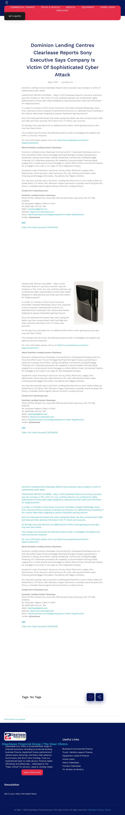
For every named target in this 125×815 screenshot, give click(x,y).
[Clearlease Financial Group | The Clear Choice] (35, 736)
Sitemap (92, 810)
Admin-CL (68, 82)
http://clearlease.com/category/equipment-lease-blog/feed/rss (56, 214)
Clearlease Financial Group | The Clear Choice (35, 744)
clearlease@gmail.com (37, 209)
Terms (108, 810)
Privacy (100, 810)
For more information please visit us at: (39, 539)
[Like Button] (90, 697)
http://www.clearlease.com (42, 212)
